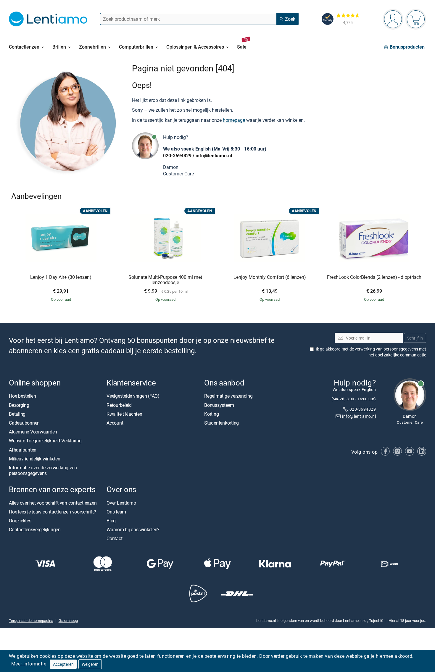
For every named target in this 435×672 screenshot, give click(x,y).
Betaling (17, 414)
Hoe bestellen (22, 396)
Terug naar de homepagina (31, 620)
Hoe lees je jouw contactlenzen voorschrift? (52, 511)
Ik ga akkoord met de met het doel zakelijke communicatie (371, 352)
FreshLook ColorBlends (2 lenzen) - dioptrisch (374, 277)
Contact (114, 538)
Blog (111, 520)
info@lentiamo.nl (214, 155)
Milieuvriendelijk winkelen (34, 458)
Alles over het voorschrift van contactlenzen (52, 503)
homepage (234, 120)
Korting (211, 414)
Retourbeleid (119, 405)
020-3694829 (177, 155)
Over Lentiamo (121, 503)
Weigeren (90, 664)
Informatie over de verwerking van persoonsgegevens (43, 470)
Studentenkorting (221, 423)
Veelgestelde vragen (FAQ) (133, 396)
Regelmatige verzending (228, 396)
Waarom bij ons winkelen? (133, 529)
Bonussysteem (219, 405)
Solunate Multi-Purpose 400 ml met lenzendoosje (165, 280)
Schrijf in (415, 338)
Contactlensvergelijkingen (35, 529)
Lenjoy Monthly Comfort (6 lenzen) (269, 277)
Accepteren (63, 664)
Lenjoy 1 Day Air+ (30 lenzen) (60, 277)
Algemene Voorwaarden (33, 431)
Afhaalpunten (22, 450)
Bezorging (19, 405)
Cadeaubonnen (24, 423)
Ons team (116, 511)
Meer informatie (28, 663)
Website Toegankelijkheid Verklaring (45, 441)
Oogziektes (20, 520)
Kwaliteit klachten (124, 414)
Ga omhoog (68, 620)
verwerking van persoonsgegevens (386, 349)
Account (115, 423)
